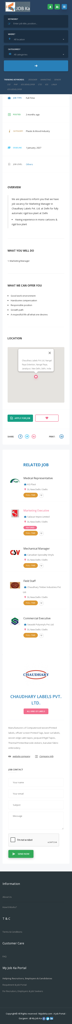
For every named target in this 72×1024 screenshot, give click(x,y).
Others (29, 164)
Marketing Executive (36, 510)
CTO (40, 84)
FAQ (5, 956)
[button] (36, 377)
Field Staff (29, 581)
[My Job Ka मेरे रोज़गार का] (17, 6)
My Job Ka (37, 1018)
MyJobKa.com (46, 1013)
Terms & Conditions (12, 931)
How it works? (10, 907)
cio (8, 84)
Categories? (14, 49)
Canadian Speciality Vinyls (40, 554)
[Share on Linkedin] (34, 437)
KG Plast (31, 484)
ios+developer (14, 89)
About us (7, 896)
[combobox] (37, 39)
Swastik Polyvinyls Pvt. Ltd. (40, 624)
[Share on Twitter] (27, 437)
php (15, 84)
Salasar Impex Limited (38, 516)
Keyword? (13, 19)
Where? (11, 34)
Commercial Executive (37, 618)
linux (54, 84)
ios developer (28, 84)
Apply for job (22, 418)
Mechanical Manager (36, 548)
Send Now (23, 853)
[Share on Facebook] (20, 437)
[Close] (50, 353)
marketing (45, 79)
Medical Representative (38, 478)
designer (32, 79)
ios (46, 84)
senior (57, 79)
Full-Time (30, 495)
